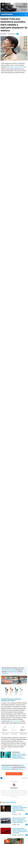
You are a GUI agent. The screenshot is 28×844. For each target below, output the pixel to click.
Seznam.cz (5, 673)
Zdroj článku (24, 778)
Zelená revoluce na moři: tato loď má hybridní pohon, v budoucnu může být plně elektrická (19, 820)
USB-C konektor (14, 721)
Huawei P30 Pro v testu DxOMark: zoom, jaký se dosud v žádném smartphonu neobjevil (19, 756)
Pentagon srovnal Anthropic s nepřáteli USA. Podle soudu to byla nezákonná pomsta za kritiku (19, 809)
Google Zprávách (12, 671)
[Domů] (7, 14)
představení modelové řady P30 (16, 67)
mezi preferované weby (8, 670)
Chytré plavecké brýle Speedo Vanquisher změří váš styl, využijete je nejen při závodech (19, 831)
